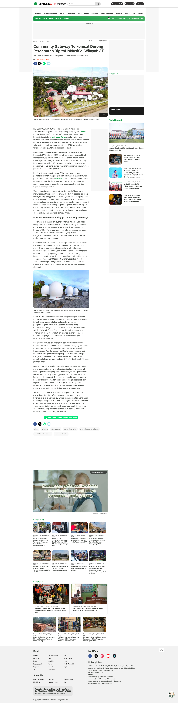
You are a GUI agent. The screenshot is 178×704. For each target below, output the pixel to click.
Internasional (37, 664)
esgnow (119, 13)
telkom (36, 429)
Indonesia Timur (58, 137)
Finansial (38, 18)
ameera (38, 13)
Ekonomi (41, 41)
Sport (65, 661)
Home (35, 41)
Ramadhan (52, 670)
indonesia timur (55, 429)
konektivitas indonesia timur (42, 434)
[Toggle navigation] (35, 3)
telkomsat (45, 429)
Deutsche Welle (117, 4)
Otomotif (66, 18)
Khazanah (36, 658)
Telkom (82, 131)
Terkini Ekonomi (115, 120)
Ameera (36, 655)
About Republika (38, 679)
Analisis (51, 661)
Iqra (50, 658)
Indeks (140, 13)
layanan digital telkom (70, 429)
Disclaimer (36, 682)
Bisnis (51, 18)
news (86, 13)
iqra (79, 13)
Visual (51, 667)
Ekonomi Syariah (50, 13)
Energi (45, 18)
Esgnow (36, 667)
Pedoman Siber (69, 679)
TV (134, 13)
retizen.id (140, 4)
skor (62, 13)
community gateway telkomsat (89, 429)
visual (127, 13)
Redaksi (51, 679)
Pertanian (58, 18)
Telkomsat (60, 178)
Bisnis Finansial (107, 13)
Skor (65, 655)
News (35, 661)
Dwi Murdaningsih (43, 59)
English (66, 667)
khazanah (71, 13)
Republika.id (129, 4)
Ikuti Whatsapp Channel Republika (62, 418)
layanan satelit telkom (61, 434)
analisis (94, 13)
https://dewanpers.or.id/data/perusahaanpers (50, 693)
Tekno (51, 664)
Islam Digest (68, 658)
